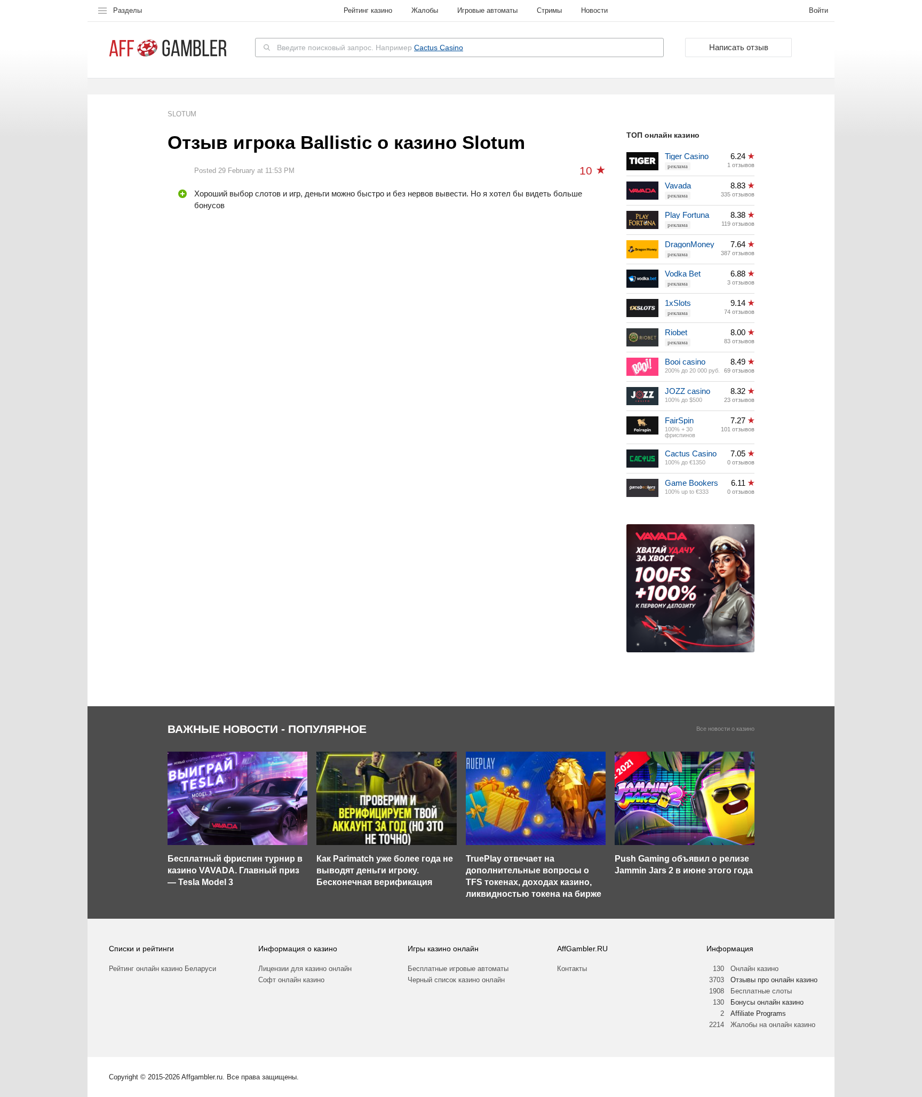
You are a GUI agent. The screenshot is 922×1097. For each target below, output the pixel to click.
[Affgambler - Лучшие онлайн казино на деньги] (167, 48)
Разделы (127, 10)
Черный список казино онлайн (456, 980)
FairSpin (679, 420)
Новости (594, 10)
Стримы (549, 10)
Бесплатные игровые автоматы (458, 969)
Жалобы (424, 10)
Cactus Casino (438, 47)
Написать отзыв (738, 47)
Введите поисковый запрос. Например (370, 47)
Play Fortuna (687, 215)
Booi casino (685, 362)
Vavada (678, 185)
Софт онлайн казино (291, 980)
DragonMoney (689, 244)
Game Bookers (691, 483)
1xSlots (678, 303)
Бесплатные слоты (761, 991)
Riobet (676, 332)
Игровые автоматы (487, 10)
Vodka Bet (683, 274)
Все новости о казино (725, 729)
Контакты (572, 969)
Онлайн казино (754, 969)
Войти (818, 10)
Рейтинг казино (368, 10)
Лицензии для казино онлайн (305, 969)
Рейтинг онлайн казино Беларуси (162, 969)
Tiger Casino (687, 156)
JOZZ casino (687, 391)
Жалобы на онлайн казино (772, 1025)
